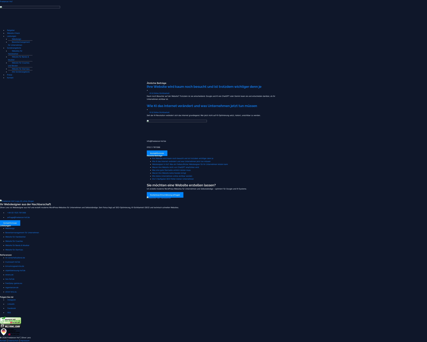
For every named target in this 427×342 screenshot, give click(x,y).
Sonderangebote (14, 48)
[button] (213, 27)
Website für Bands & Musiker (18, 58)
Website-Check (13, 33)
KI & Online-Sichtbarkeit (159, 93)
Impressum (24, 340)
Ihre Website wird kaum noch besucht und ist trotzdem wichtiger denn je (204, 87)
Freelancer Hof (6, 1)
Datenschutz (13, 340)
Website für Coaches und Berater (18, 64)
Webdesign (16, 39)
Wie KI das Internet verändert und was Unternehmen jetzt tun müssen (202, 106)
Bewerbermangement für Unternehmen (19, 43)
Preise (9, 75)
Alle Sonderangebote (21, 72)
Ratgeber (11, 30)
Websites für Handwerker (15, 52)
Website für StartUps (21, 69)
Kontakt (10, 78)
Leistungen (11, 36)
